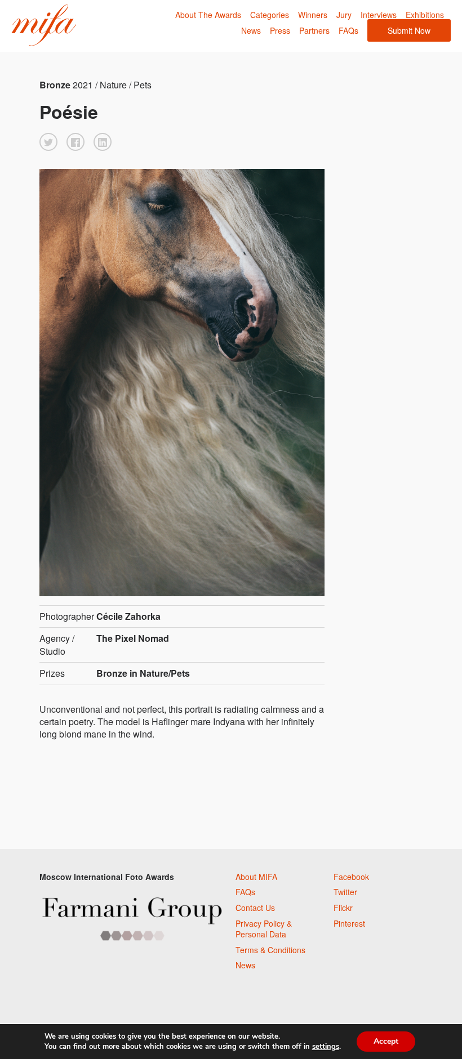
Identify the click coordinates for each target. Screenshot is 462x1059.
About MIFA (256, 876)
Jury (344, 15)
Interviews (379, 15)
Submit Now (409, 30)
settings (325, 1047)
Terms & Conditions (270, 949)
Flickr (343, 907)
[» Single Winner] (43, 26)
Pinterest (349, 923)
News (251, 30)
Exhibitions (425, 15)
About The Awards (208, 15)
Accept (386, 1041)
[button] (48, 142)
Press (280, 30)
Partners (314, 30)
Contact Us (255, 907)
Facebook (351, 876)
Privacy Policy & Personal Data (264, 929)
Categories (269, 15)
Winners (312, 15)
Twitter (345, 891)
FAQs (348, 30)
